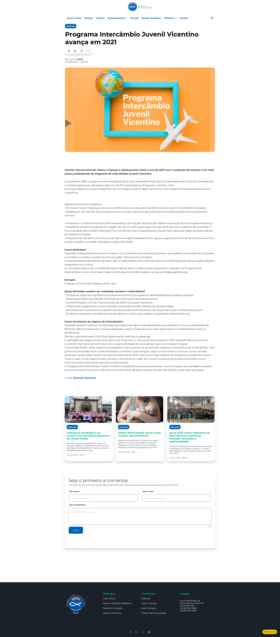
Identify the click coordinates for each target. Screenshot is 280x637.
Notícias (70, 26)
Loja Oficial (109, 598)
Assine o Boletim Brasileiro (117, 603)
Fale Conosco (148, 608)
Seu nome (74, 491)
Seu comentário (77, 505)
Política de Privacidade (153, 613)
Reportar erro (269, 632)
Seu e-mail (148, 491)
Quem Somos (148, 603)
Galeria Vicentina (112, 613)
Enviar (76, 530)
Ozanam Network (84, 377)
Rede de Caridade (113, 608)
